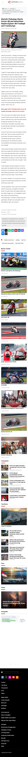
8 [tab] (20, 610)
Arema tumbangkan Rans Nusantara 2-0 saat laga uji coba (17, 482)
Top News (4, 504)
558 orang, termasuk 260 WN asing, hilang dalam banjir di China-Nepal (16, 549)
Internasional (5, 712)
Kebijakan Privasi (6, 730)
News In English (5, 715)
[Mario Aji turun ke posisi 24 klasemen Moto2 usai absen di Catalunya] (14, 261)
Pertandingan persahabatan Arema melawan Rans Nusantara (16, 474)
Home (6, 8)
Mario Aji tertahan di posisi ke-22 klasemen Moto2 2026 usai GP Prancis (13, 293)
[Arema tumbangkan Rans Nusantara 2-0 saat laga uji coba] (4, 483)
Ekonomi (3, 703)
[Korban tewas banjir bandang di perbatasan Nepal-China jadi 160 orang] (4, 557)
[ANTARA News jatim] (15, 2)
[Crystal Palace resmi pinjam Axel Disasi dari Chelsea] (4, 498)
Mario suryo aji (9, 240)
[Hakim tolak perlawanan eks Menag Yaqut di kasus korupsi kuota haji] (4, 542)
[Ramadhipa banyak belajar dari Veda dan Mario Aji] (14, 307)
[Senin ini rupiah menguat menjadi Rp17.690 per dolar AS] (4, 468)
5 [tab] (18, 585)
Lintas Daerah (5, 700)
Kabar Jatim (4, 697)
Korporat (3, 743)
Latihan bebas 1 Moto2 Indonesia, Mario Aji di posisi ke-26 (13, 430)
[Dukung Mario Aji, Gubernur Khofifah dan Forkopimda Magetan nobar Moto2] (14, 399)
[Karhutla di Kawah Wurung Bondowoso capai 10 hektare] (14, 516)
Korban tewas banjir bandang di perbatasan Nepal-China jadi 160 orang (17, 556)
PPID (2, 746)
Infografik (4, 611)
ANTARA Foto (5, 741)
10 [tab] (24, 610)
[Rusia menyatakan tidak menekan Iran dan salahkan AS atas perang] (4, 490)
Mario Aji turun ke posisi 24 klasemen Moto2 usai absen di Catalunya (13, 269)
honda (18, 240)
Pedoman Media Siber (7, 735)
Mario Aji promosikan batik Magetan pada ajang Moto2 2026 (12, 360)
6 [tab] (15, 610)
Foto (2, 563)
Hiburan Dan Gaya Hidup (8, 720)
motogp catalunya (8, 243)
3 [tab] (14, 585)
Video (3, 587)
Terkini (3, 682)
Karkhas (3, 708)
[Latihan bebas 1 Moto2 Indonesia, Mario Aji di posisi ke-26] (14, 422)
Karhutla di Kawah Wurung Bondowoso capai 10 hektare (13, 525)
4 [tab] (16, 585)
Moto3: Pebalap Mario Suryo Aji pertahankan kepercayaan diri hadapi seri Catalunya (12, 12)
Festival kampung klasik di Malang (13, 580)
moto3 (24, 240)
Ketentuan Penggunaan (8, 727)
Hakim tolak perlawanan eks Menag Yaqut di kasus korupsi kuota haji (17, 541)
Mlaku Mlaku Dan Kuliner (8, 717)
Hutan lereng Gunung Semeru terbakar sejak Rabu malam (14, 603)
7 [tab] (17, 610)
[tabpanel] (14, 575)
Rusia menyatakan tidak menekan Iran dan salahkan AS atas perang (17, 489)
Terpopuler (5, 461)
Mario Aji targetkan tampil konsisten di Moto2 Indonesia (13, 454)
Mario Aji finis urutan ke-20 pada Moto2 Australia (13, 384)
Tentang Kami (5, 732)
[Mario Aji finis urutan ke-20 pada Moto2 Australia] (14, 375)
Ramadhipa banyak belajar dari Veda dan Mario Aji (12, 316)
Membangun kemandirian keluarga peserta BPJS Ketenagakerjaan (13, 657)
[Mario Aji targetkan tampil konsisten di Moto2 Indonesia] (14, 445)
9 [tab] (22, 610)
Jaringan (3, 724)
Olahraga (12, 8)
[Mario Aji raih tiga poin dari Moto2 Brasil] (13, 330)
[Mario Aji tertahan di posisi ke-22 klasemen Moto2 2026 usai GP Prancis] (14, 284)
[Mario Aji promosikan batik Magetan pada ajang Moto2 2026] (14, 352)
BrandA (3, 738)
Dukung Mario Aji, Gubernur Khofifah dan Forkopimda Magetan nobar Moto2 (14, 407)
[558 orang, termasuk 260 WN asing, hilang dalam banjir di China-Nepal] (4, 549)
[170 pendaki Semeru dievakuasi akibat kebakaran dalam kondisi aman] (4, 533)
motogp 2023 (19, 243)
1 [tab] (9, 585)
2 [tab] (11, 585)
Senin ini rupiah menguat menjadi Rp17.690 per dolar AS (17, 467)
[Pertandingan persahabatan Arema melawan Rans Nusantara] (4, 475)
